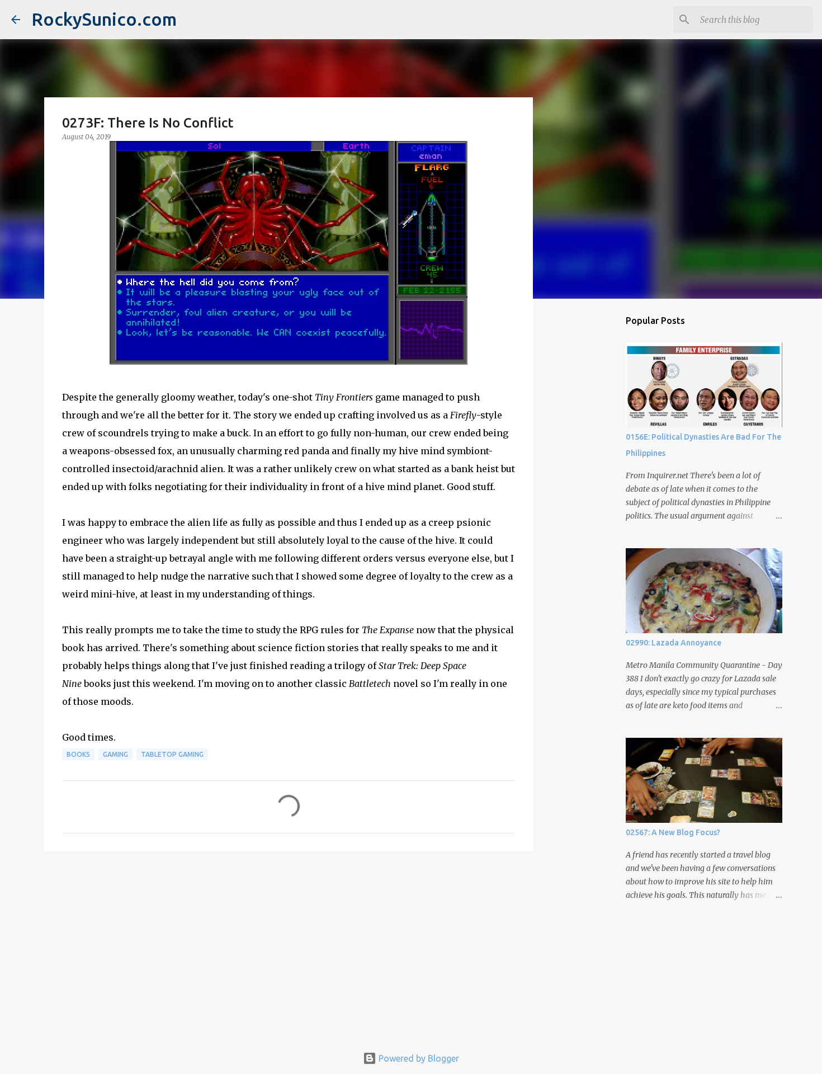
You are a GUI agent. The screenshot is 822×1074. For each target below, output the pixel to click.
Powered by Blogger (417, 1058)
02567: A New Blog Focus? (673, 832)
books (78, 754)
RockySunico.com (104, 19)
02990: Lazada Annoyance (673, 642)
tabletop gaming (172, 754)
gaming (115, 754)
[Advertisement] (288, 946)
